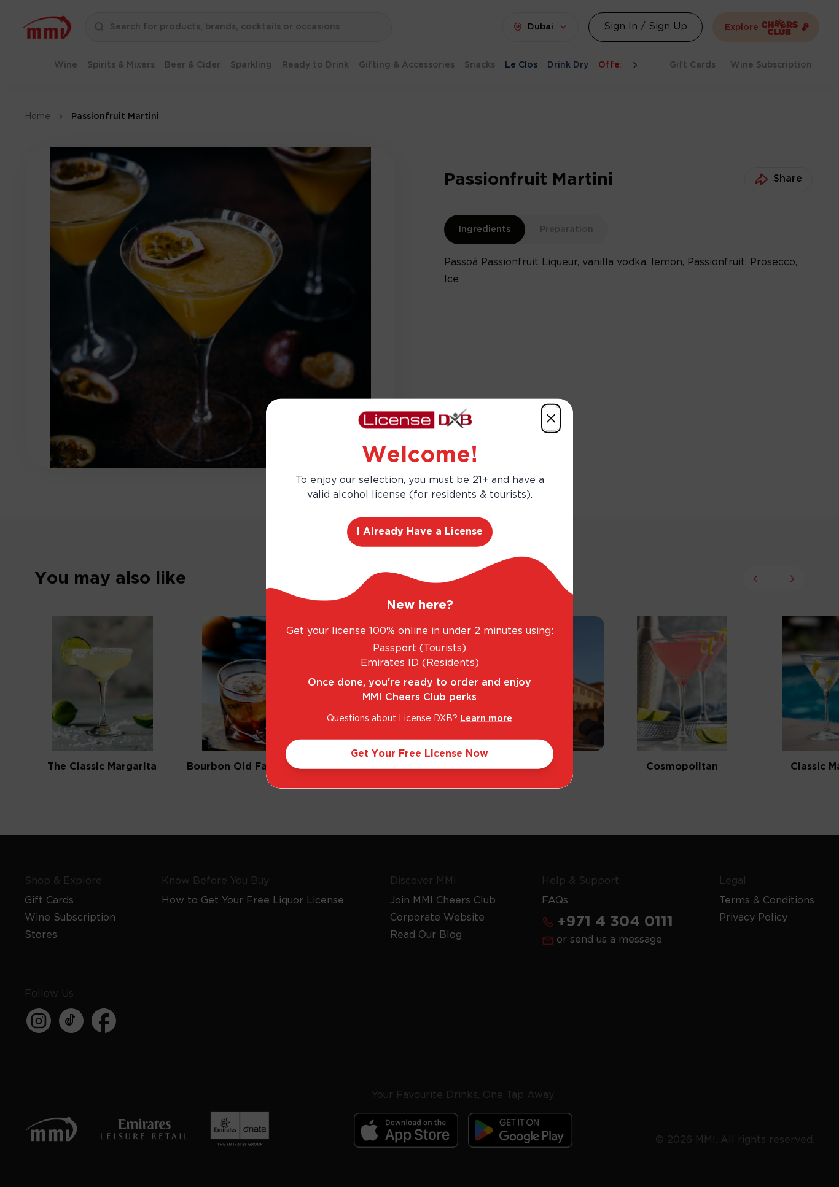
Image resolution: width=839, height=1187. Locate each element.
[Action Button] (551, 418)
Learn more (486, 718)
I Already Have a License (420, 531)
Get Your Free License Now (419, 753)
